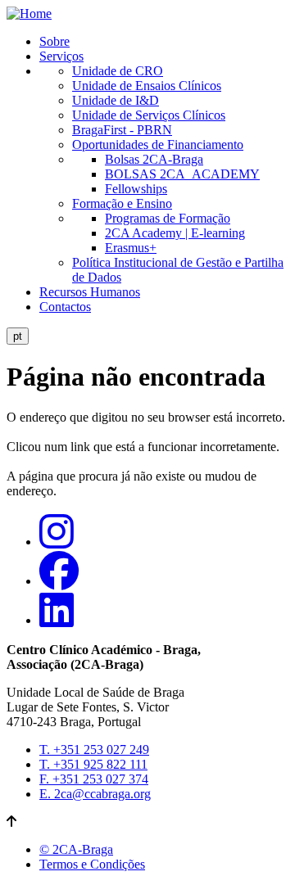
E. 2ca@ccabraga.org (95, 794)
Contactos (65, 307)
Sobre (54, 41)
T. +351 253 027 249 (94, 749)
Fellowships (136, 189)
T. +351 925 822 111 (93, 764)
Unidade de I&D (115, 100)
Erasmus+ (131, 248)
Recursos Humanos (89, 292)
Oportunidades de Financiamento (157, 144)
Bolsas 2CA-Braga (154, 159)
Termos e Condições (92, 864)
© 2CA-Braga (76, 849)
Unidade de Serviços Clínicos (148, 115)
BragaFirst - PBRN (122, 130)
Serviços (61, 56)
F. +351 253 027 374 (93, 779)
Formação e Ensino (122, 203)
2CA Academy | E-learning (175, 233)
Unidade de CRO (117, 71)
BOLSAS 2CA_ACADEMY (182, 174)
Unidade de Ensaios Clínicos (146, 86)
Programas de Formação (167, 218)
